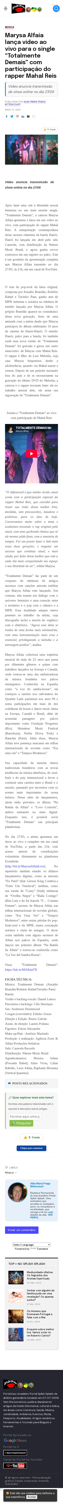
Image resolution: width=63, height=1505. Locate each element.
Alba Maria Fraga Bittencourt (40, 1185)
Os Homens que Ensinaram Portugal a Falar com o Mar (39, 1314)
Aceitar (32, 1496)
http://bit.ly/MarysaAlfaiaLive (25, 866)
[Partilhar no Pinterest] (17, 116)
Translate (42, 1249)
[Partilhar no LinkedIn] (22, 116)
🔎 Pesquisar (21, 1123)
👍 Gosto (50, 129)
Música (9, 27)
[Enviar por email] (28, 116)
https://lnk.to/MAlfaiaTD (21, 969)
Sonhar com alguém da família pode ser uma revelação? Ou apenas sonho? (40, 1295)
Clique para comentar (31, 1148)
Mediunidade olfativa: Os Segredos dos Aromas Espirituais (40, 1275)
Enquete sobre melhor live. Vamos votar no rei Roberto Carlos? (40, 1332)
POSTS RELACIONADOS (29, 1083)
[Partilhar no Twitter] (11, 116)
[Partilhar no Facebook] (6, 116)
